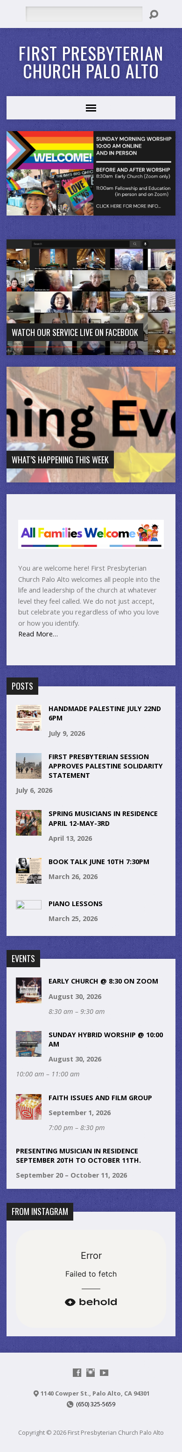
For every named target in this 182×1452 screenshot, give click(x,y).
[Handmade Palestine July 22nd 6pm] (29, 725)
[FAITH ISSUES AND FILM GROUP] (29, 1114)
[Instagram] (90, 1372)
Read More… (38, 633)
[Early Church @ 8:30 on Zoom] (29, 998)
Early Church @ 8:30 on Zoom (103, 981)
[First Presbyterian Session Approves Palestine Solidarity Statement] (29, 773)
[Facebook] (77, 1372)
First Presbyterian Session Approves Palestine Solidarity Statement (106, 766)
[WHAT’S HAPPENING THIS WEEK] (91, 477)
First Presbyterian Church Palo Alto (91, 62)
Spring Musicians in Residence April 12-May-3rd (103, 818)
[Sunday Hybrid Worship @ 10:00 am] (29, 1051)
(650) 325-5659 (95, 1404)
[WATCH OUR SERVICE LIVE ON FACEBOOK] (91, 349)
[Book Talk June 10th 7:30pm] (29, 878)
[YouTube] (104, 1372)
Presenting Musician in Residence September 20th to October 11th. (78, 1155)
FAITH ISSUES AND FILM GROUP (100, 1097)
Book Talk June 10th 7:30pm (99, 861)
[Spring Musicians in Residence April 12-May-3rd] (29, 830)
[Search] (153, 14)
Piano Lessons (76, 903)
